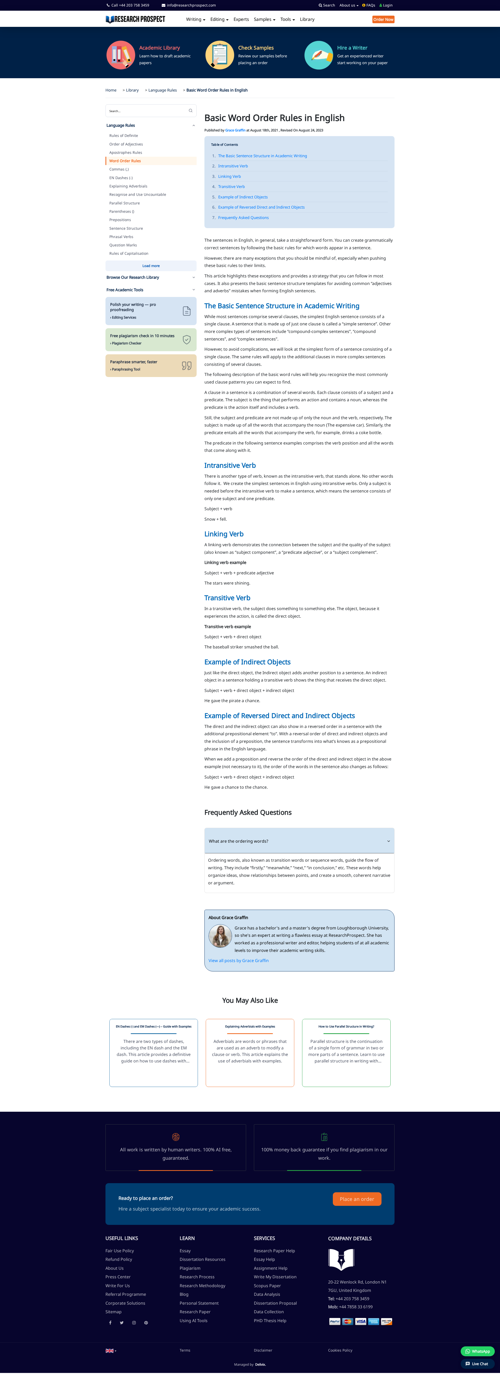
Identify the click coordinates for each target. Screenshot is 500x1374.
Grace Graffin (235, 130)
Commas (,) (119, 169)
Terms (185, 1350)
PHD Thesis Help (270, 1320)
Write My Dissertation (275, 1277)
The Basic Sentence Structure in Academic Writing (259, 155)
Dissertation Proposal (275, 1303)
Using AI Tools (194, 1320)
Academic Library (159, 47)
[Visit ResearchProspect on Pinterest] (146, 1323)
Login (387, 5)
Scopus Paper (267, 1285)
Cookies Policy (340, 1350)
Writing (194, 19)
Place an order (357, 1199)
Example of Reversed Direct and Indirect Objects (258, 207)
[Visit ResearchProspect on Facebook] (110, 1323)
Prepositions (120, 219)
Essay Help (264, 1259)
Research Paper (195, 1312)
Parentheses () (121, 211)
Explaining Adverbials (128, 186)
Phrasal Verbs (121, 236)
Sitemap (113, 1312)
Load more (151, 265)
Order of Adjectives (126, 144)
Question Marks (123, 244)
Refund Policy (118, 1259)
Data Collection (269, 1312)
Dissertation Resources (203, 1259)
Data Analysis (267, 1294)
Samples (263, 19)
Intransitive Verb (230, 165)
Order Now (383, 19)
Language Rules (162, 90)
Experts (241, 19)
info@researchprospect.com (191, 5)
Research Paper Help (274, 1251)
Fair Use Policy (119, 1251)
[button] (110, 1350)
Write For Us (117, 1285)
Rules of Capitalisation (128, 253)
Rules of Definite (123, 135)
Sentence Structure (126, 228)
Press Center (118, 1277)
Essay (185, 1251)
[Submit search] (190, 110)
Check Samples (256, 47)
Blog (184, 1294)
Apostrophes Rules (125, 152)
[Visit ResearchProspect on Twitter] (122, 1323)
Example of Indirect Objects (240, 196)
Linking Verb (226, 176)
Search (328, 5)
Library (307, 19)
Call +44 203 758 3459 (129, 5)
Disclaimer (263, 1350)
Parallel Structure (124, 202)
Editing (218, 19)
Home (110, 90)
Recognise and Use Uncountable (137, 194)
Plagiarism (190, 1268)
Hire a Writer (352, 47)
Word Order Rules (125, 160)
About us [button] (348, 5)
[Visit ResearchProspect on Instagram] (134, 1323)
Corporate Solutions (125, 1303)
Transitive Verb (228, 186)
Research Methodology (202, 1285)
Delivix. (260, 1364)
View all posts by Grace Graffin (239, 960)
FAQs (370, 5)
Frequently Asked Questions (240, 217)
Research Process (197, 1277)
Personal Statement (199, 1303)
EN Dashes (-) (121, 177)
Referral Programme (125, 1294)
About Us (114, 1268)
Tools (286, 19)
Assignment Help (271, 1268)
